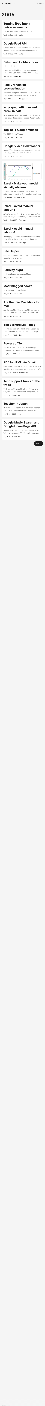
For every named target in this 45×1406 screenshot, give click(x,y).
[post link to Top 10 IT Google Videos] (22, 133)
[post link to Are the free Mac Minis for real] (22, 309)
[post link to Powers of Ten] (22, 348)
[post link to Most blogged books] (22, 289)
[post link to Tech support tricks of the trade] (22, 388)
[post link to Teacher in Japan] (22, 408)
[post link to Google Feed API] (22, 48)
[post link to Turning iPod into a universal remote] (22, 29)
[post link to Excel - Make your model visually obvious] (22, 181)
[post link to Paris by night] (22, 273)
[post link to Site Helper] (22, 256)
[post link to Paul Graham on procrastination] (22, 91)
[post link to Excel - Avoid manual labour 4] (22, 235)
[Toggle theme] (14, 3)
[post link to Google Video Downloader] (22, 150)
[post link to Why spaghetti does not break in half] (22, 114)
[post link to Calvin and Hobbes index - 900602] (22, 69)
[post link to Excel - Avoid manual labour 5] (22, 212)
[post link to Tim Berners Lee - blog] (22, 329)
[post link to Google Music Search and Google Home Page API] (22, 429)
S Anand (6, 3)
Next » (38, 443)
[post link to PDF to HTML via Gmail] (22, 367)
